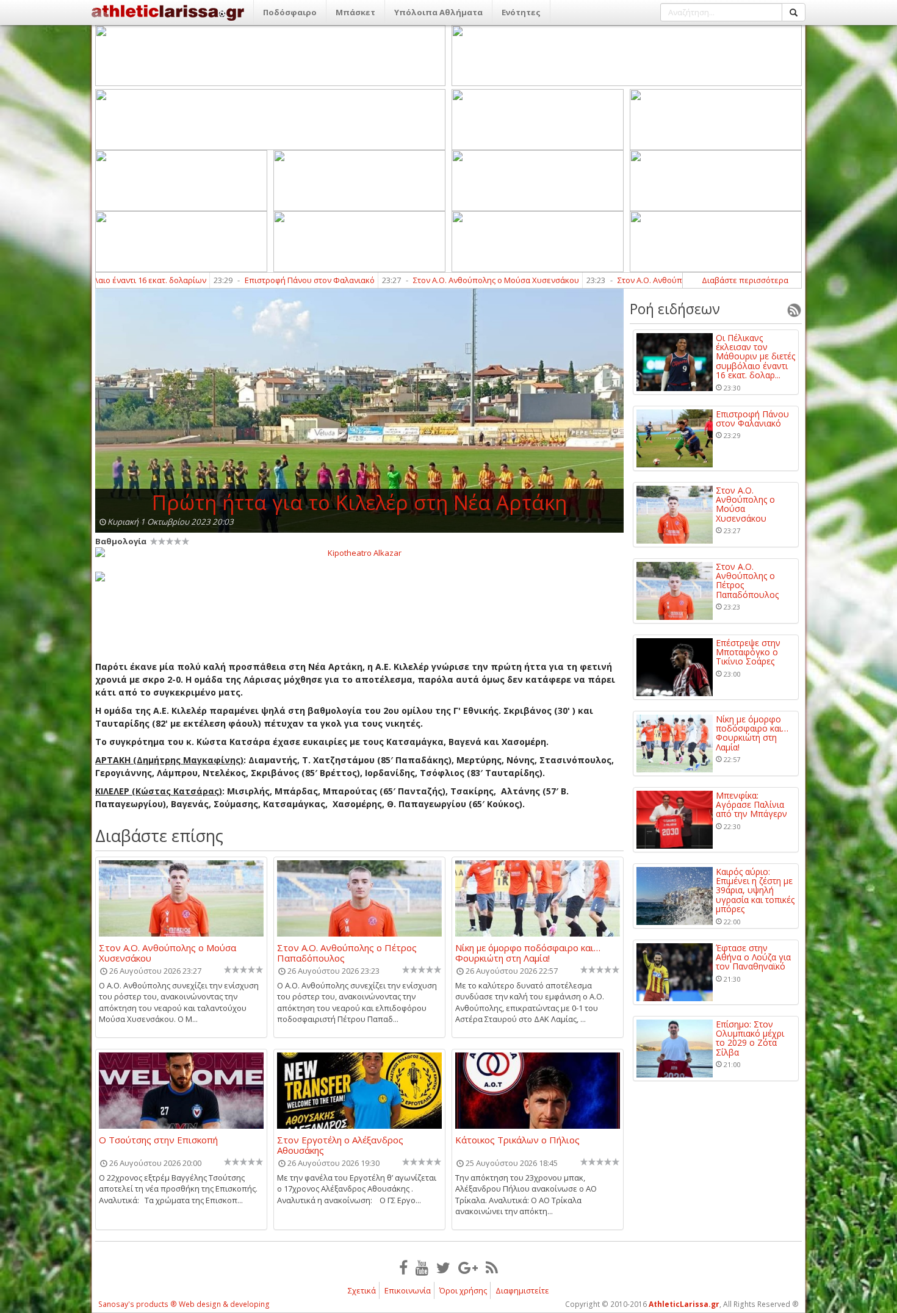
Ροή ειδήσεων (675, 308)
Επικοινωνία (407, 1290)
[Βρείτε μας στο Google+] (468, 1267)
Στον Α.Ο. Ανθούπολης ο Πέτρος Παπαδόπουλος (650, 280)
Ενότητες (521, 12)
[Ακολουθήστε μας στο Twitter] (443, 1267)
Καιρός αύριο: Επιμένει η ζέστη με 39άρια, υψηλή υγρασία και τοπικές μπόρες (755, 890)
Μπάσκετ (355, 12)
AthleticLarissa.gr (684, 1304)
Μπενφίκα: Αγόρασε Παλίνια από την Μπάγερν (751, 805)
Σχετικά (362, 1290)
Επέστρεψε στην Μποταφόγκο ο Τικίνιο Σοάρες (748, 652)
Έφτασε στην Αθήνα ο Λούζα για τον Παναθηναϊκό (753, 957)
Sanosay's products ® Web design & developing (184, 1304)
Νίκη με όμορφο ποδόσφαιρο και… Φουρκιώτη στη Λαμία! (527, 952)
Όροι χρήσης (463, 1290)
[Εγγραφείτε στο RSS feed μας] (492, 1267)
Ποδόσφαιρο (290, 12)
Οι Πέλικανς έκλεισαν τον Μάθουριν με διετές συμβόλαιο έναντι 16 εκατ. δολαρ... (755, 356)
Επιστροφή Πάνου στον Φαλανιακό (253, 280)
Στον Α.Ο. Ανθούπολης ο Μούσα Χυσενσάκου (439, 280)
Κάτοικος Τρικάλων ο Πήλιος (517, 1140)
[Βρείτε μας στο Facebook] (403, 1267)
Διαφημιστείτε (522, 1290)
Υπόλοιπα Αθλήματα (438, 12)
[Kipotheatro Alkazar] (359, 552)
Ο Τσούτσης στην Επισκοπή (158, 1140)
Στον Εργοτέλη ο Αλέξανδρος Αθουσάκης (340, 1144)
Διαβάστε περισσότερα (745, 280)
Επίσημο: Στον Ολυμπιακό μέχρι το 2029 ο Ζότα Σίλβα (750, 1038)
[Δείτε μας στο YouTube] (422, 1267)
